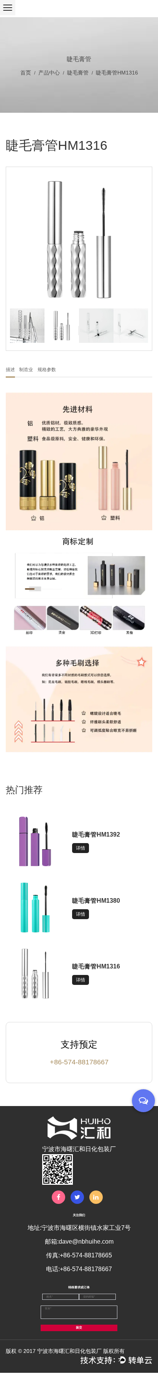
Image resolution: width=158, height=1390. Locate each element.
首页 (25, 73)
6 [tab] (79, 334)
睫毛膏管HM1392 (96, 834)
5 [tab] (79, 333)
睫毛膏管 (78, 73)
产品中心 (49, 73)
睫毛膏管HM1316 (96, 966)
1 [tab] (79, 327)
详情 (80, 848)
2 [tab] (79, 328)
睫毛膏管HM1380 (96, 900)
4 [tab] (79, 331)
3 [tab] (79, 330)
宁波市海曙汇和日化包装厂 (69, 1351)
